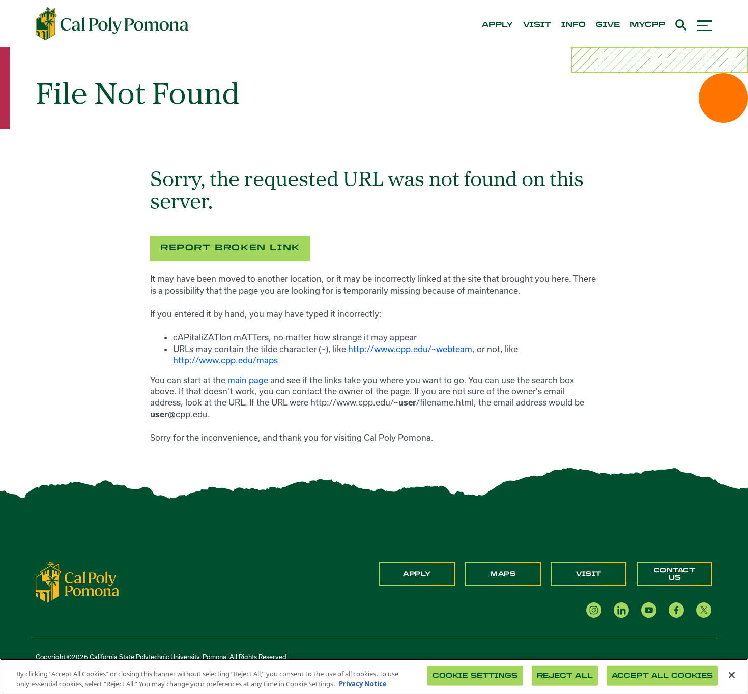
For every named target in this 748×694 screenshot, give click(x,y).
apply (497, 25)
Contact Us (675, 574)
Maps (502, 573)
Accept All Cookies (662, 675)
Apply (417, 573)
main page (247, 380)
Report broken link (230, 247)
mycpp (647, 25)
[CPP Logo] (77, 581)
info (573, 25)
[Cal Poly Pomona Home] (112, 24)
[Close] (732, 675)
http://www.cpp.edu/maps (225, 360)
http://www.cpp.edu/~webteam (410, 349)
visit (537, 25)
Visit (588, 573)
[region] (374, 676)
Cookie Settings (475, 675)
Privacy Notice (363, 683)
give (608, 25)
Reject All (565, 675)
